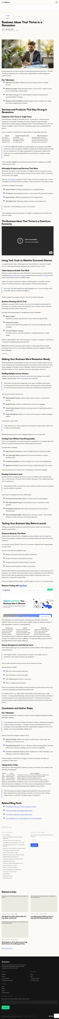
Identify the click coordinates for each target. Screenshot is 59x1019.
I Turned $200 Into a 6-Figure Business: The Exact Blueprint (24, 818)
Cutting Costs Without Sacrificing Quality (12, 859)
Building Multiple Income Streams (10, 856)
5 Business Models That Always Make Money (19, 810)
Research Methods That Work (10, 865)
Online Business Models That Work (11, 850)
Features (4, 974)
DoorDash (14, 275)
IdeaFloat (23, 585)
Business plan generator (7, 980)
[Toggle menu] (56, 2)
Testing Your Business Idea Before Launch (13, 863)
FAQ (32, 976)
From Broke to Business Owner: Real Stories (19, 814)
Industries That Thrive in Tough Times (12, 840)
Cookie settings (5, 992)
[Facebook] (49, 1016)
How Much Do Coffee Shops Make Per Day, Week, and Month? (14, 917)
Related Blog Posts (7, 878)
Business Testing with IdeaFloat (10, 867)
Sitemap (25, 1016)
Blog (32, 974)
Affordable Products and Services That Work (13, 842)
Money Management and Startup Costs (12, 869)
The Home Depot (10, 179)
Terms (3, 990)
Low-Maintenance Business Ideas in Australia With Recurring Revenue (42, 917)
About (3, 986)
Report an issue (7, 827)
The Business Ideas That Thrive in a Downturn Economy (13, 845)
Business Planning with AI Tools (10, 852)
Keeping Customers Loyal (9, 861)
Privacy (3, 988)
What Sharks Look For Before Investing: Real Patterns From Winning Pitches (14, 943)
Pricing (3, 976)
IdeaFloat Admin (9, 29)
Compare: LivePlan (35, 978)
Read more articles (7, 948)
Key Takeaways (6, 873)
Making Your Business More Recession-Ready (13, 854)
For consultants (5, 978)
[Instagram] (52, 1016)
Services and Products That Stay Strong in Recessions (13, 837)
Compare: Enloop (35, 980)
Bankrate (25, 378)
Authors (35, 1016)
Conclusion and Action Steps (10, 871)
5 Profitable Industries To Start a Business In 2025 (21, 806)
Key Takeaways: (6, 834)
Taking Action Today (8, 876)
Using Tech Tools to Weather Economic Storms (14, 848)
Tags (30, 1016)
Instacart (22, 275)
